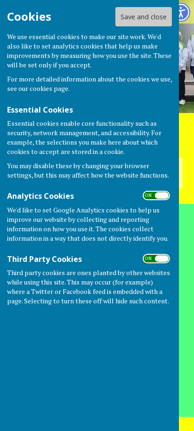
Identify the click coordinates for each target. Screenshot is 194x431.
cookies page (49, 88)
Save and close (144, 16)
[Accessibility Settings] (180, 12)
